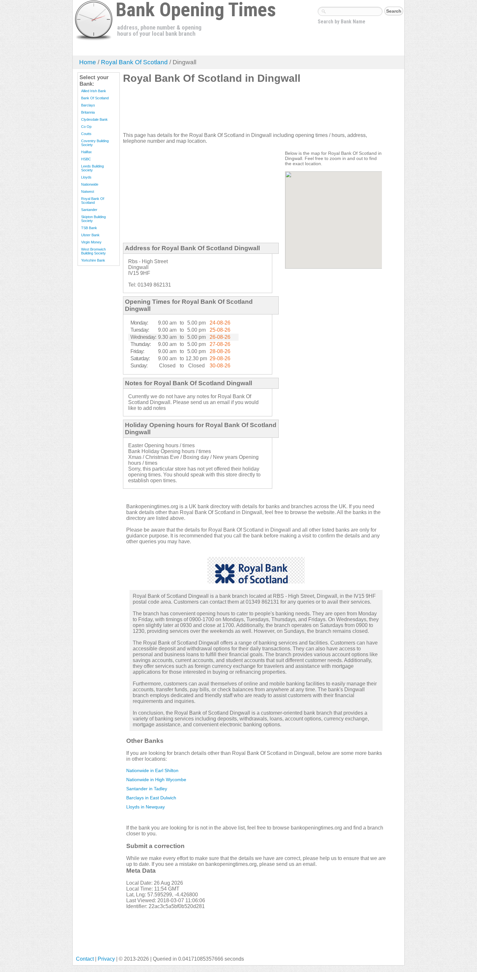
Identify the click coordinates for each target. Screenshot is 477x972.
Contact (85, 959)
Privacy (106, 959)
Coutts (86, 134)
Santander (89, 210)
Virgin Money (91, 242)
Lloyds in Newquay (145, 806)
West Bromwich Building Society (93, 251)
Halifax (86, 152)
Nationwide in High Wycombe (156, 779)
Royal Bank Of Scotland (134, 62)
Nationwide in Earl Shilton (152, 770)
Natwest (87, 191)
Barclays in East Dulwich (151, 797)
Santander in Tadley (146, 788)
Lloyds (86, 177)
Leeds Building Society (92, 168)
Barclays (88, 105)
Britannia (88, 112)
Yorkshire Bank (93, 260)
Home (87, 62)
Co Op (86, 127)
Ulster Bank (90, 235)
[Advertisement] (241, 110)
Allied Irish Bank (93, 91)
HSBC (86, 159)
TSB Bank (89, 228)
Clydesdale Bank (94, 119)
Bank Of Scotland (95, 98)
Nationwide (89, 184)
